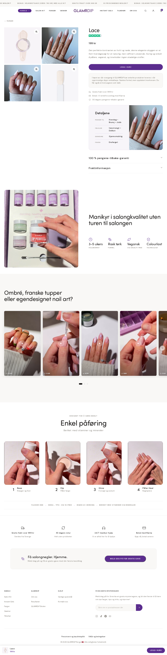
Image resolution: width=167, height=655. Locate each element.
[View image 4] (60, 83)
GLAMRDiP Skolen (38, 606)
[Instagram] (97, 616)
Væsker (63, 11)
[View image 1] (22, 45)
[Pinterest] (105, 616)
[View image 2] (60, 45)
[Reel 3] (87, 384)
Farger (52, 11)
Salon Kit (40, 11)
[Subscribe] (139, 607)
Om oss (133, 11)
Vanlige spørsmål (65, 597)
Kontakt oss (63, 602)
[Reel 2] (84, 384)
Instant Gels (106, 11)
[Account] (153, 10)
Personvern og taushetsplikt (73, 636)
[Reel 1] (80, 384)
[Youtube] (110, 616)
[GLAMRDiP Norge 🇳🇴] (83, 10)
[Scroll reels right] (162, 347)
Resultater (35, 602)
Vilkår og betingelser (97, 636)
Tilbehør (121, 11)
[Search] (145, 10)
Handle (23, 11)
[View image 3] (22, 83)
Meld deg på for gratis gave (125, 559)
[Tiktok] (101, 616)
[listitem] (22, 343)
